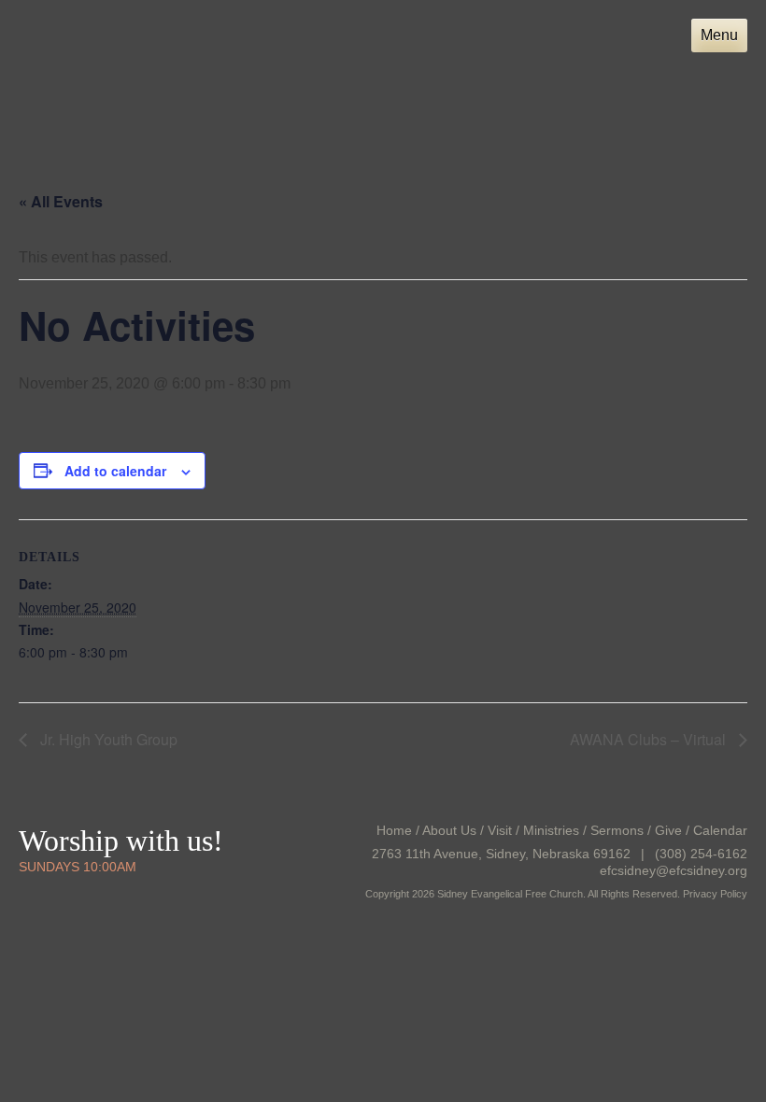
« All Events (61, 201)
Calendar (720, 830)
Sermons (617, 830)
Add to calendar (115, 470)
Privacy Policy (715, 893)
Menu (719, 35)
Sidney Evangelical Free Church (141, 73)
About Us (449, 830)
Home (394, 830)
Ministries (551, 830)
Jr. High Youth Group (106, 739)
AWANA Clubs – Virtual (650, 739)
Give (668, 830)
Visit (500, 830)
